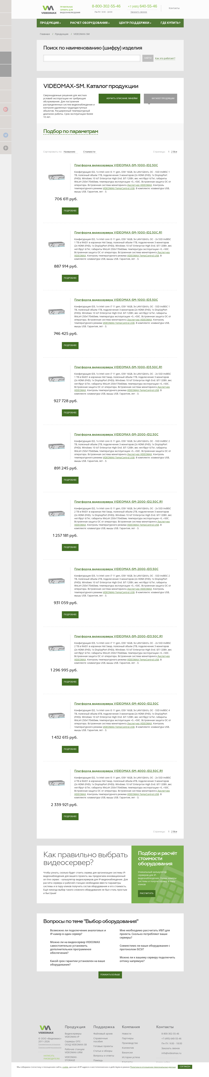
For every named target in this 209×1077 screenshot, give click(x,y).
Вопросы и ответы (103, 1055)
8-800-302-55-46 (106, 6)
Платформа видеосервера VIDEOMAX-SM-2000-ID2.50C (116, 434)
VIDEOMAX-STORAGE (71, 1058)
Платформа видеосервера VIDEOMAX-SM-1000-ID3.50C (116, 300)
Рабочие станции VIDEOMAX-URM (74, 1051)
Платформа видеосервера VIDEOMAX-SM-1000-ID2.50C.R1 (118, 232)
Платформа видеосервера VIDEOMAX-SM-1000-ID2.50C (116, 165)
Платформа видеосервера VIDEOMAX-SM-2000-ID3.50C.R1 (118, 636)
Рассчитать (146, 893)
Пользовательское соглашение (49, 1044)
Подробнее (70, 211)
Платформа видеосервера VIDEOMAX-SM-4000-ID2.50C (116, 703)
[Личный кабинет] (5, 70)
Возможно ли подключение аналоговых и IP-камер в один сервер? (78, 932)
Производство (130, 1043)
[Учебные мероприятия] (5, 83)
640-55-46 (142, 6)
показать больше (110, 975)
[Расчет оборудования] (5, 19)
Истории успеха (131, 1057)
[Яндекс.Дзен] (5, 147)
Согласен (185, 1067)
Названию (70, 151)
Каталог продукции (163, 99)
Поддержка (104, 1027)
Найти (148, 58)
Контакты (174, 8)
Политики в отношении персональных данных (153, 1067)
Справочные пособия (100, 1040)
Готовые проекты (103, 1046)
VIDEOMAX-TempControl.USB (119, 188)
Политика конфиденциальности (49, 1047)
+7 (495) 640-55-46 (171, 1038)
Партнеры (128, 1038)
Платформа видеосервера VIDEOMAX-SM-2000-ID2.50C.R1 (118, 502)
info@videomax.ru (171, 1053)
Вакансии (127, 1052)
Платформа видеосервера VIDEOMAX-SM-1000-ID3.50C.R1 (118, 367)
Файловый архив (103, 1033)
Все (175, 151)
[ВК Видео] (5, 109)
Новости (126, 1033)
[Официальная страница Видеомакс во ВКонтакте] (5, 122)
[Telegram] (5, 134)
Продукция (75, 1027)
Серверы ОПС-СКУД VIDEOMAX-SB (76, 1043)
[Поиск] (5, 44)
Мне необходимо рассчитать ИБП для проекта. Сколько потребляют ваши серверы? (145, 934)
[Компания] (5, 57)
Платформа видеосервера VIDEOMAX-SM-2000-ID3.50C (116, 569)
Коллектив (128, 1047)
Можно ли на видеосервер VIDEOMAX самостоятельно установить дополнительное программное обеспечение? (75, 947)
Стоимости (89, 151)
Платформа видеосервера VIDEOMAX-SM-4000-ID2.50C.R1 (118, 771)
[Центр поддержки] (5, 31)
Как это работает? (165, 58)
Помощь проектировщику (103, 1062)
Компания (131, 1027)
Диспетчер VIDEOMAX (139, 185)
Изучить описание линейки (122, 99)
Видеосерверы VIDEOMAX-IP (73, 1035)
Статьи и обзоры (102, 1050)
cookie (65, 1067)
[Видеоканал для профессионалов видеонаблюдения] (5, 96)
